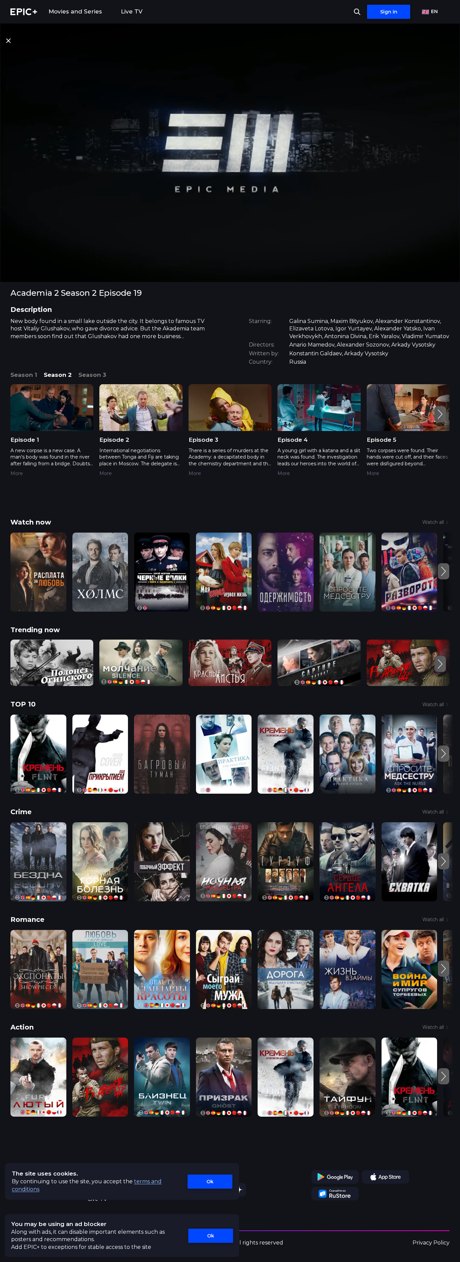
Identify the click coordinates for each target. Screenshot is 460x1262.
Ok (209, 1182)
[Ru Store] (335, 1193)
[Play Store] (335, 1177)
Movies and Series (75, 11)
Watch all (433, 522)
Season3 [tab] (92, 374)
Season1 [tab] (23, 374)
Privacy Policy (431, 1242)
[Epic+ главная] (23, 11)
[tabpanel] (230, 435)
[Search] (357, 12)
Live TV (131, 11)
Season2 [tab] (58, 374)
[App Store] (385, 1177)
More (16, 473)
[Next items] (440, 414)
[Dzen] (239, 1189)
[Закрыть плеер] (8, 40)
